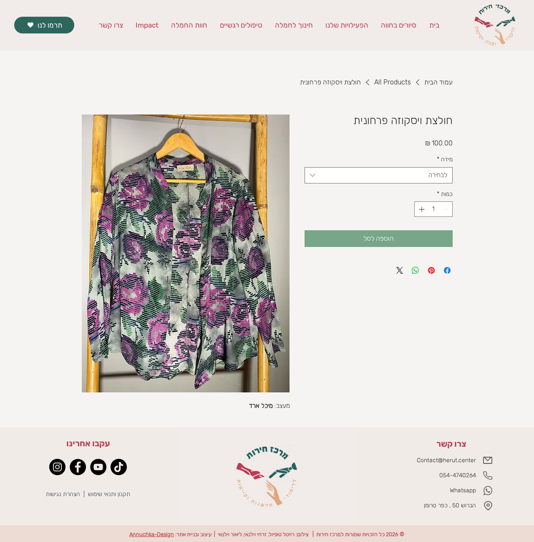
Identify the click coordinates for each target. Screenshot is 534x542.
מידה (445, 159)
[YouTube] (98, 467)
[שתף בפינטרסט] (431, 270)
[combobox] (379, 175)
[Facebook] (78, 467)
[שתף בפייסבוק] (447, 270)
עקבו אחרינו (88, 443)
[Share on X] (400, 270)
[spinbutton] (433, 209)
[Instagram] (57, 467)
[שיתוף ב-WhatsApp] (416, 270)
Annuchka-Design (151, 534)
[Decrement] (446, 209)
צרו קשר (451, 444)
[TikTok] (119, 467)
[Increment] (421, 209)
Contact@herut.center (446, 460)
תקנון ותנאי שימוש (110, 494)
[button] (294, 25)
